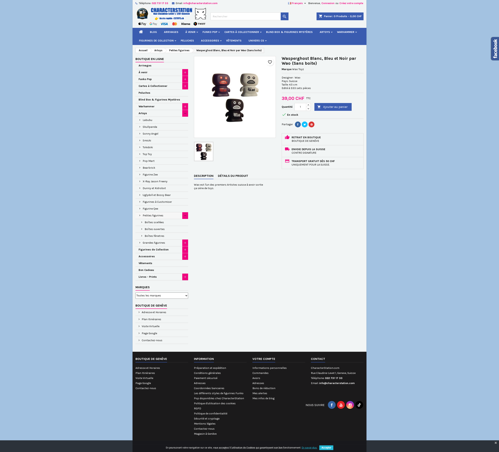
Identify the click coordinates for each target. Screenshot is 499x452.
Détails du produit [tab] (233, 176)
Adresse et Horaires (153, 312)
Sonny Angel (150, 133)
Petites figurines (153, 215)
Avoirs (256, 378)
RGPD (197, 408)
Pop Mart (149, 161)
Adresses (200, 383)
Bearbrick (149, 167)
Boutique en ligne (149, 59)
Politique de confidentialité (210, 413)
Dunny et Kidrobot (154, 188)
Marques (142, 287)
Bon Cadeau (146, 270)
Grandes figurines (154, 242)
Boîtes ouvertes (155, 229)
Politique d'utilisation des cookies (215, 403)
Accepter (326, 447)
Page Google (149, 333)
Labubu (147, 120)
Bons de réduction (263, 388)
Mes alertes (259, 393)
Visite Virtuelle (150, 326)
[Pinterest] (311, 124)
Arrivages (171, 32)
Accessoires (210, 40)
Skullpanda (150, 127)
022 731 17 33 (160, 3)
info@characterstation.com (200, 3)
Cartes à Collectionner (241, 32)
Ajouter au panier (332, 107)
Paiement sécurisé (205, 378)
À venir (190, 32)
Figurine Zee (150, 174)
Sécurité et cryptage (206, 418)
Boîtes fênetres (154, 236)
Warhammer (345, 32)
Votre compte (263, 359)
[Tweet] (305, 124)
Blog (153, 32)
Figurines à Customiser (157, 202)
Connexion (327, 3)
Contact (318, 359)
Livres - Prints (148, 276)
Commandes (260, 373)
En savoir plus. (309, 447)
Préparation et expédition (210, 368)
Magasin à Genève (205, 433)
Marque (287, 69)
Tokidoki (148, 147)
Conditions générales (207, 373)
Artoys (325, 32)
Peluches (187, 40)
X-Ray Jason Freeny (155, 181)
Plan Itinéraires (151, 319)
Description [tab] (203, 176)
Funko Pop (210, 32)
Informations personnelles (269, 368)
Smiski (147, 140)
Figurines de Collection (156, 40)
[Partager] (298, 124)
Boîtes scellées (154, 222)
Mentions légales (205, 423)
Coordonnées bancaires (209, 388)
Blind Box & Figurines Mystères (289, 32)
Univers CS (256, 40)
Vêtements (234, 40)
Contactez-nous (151, 340)
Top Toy (147, 154)
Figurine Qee (150, 208)
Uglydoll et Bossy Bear (157, 195)
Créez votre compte (351, 3)
